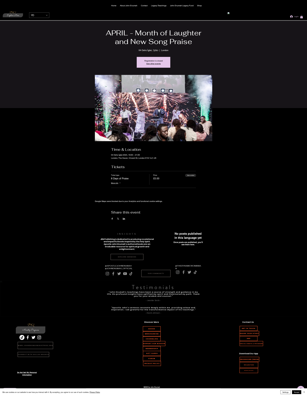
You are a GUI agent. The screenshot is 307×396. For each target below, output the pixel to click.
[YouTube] (125, 273)
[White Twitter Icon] (33, 337)
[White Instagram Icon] (39, 337)
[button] (301, 16)
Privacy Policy (95, 392)
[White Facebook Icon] (27, 337)
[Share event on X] (118, 219)
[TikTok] (131, 273)
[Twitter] (119, 273)
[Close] (304, 392)
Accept (296, 392)
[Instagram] (107, 273)
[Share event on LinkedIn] (124, 219)
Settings (285, 392)
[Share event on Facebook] (112, 219)
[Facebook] (113, 273)
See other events (153, 64)
